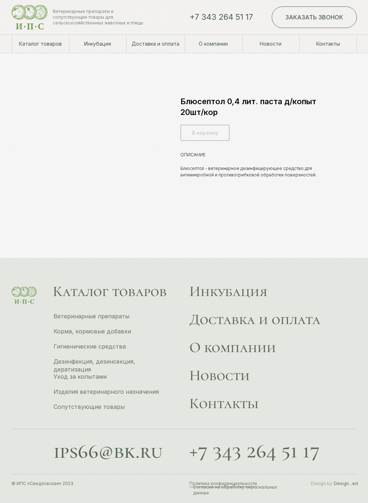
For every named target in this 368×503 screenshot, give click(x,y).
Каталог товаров (110, 291)
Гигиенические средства (90, 346)
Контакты (223, 403)
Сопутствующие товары (89, 406)
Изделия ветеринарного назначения (106, 391)
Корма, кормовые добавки (92, 331)
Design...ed (346, 483)
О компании (232, 347)
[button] (314, 17)
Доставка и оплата (255, 319)
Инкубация (228, 291)
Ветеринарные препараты (91, 316)
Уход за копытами (80, 376)
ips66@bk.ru (108, 451)
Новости (219, 375)
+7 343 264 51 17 (221, 17)
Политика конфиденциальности (223, 483)
